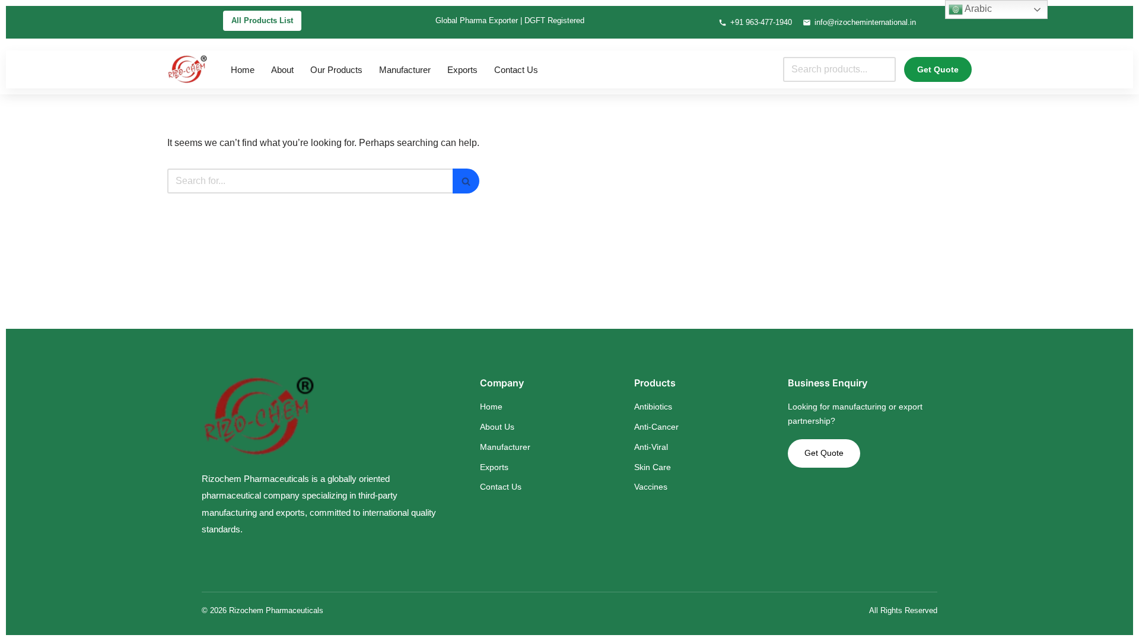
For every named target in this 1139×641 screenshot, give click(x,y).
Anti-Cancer (656, 426)
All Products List (262, 20)
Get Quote (938, 69)
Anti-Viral (651, 447)
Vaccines (650, 486)
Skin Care (652, 467)
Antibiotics (653, 406)
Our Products (336, 70)
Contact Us (516, 70)
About (282, 70)
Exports (462, 70)
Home (242, 70)
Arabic (977, 9)
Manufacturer (405, 70)
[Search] (466, 181)
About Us (497, 426)
